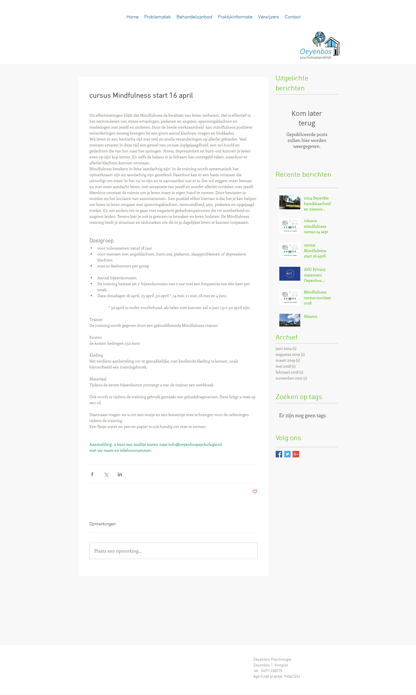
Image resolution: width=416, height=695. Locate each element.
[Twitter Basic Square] (287, 454)
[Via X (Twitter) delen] (106, 474)
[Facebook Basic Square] (279, 454)
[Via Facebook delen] (92, 474)
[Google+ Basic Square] (296, 454)
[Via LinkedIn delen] (120, 474)
